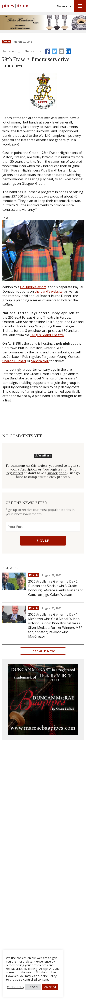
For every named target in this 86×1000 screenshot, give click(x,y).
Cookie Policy (15, 987)
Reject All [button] (33, 987)
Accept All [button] (50, 987)
